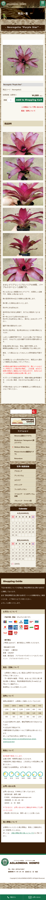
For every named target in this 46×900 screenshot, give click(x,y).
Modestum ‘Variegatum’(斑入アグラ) (24, 441)
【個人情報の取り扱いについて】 (22, 833)
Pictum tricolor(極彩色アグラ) (24, 453)
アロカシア (18, 471)
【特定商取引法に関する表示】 (34, 588)
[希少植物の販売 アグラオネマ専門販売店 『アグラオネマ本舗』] (13, 5)
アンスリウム (19, 475)
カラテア (17, 480)
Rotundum (18, 458)
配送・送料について (28, 111)
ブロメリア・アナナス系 (23, 501)
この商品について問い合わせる (32, 107)
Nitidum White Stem (21, 447)
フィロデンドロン (20, 489)
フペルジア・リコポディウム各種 (24, 495)
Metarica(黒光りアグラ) (22, 436)
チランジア (18, 485)
